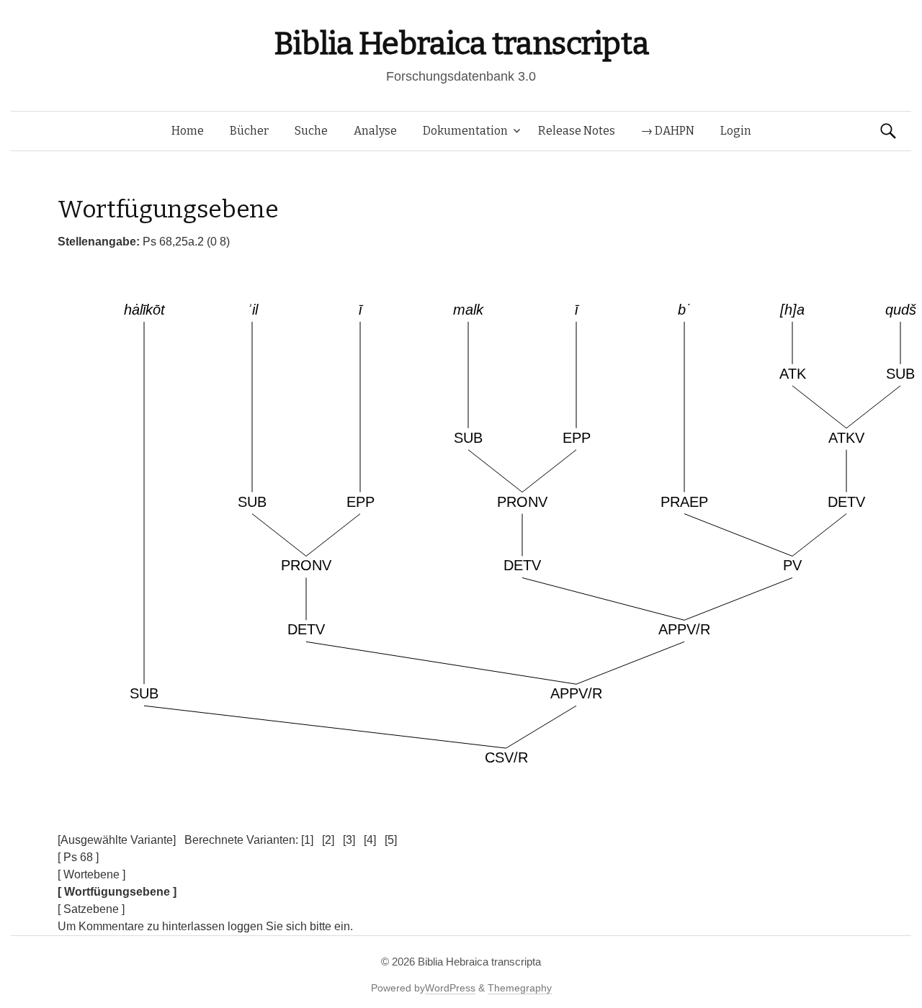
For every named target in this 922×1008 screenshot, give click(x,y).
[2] (328, 840)
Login (735, 131)
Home (187, 131)
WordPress (450, 988)
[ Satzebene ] (91, 909)
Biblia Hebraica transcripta (461, 43)
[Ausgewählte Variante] (117, 840)
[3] (349, 840)
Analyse (375, 131)
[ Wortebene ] (91, 874)
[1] (307, 840)
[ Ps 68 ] (78, 857)
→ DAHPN (667, 131)
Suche (311, 131)
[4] (370, 840)
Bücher (249, 131)
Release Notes (576, 131)
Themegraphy (520, 988)
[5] (391, 840)
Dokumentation (465, 131)
